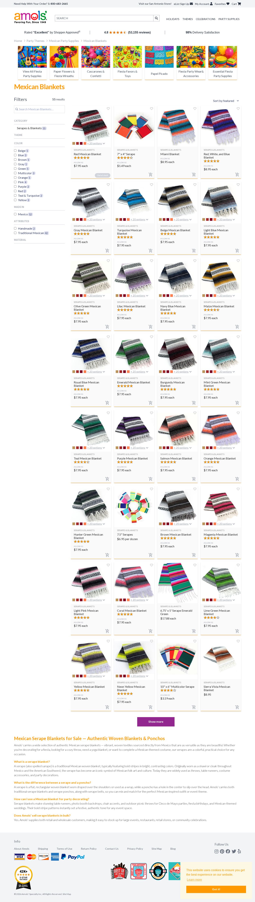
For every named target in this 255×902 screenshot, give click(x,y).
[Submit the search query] (17, 109)
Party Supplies (229, 19)
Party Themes (35, 40)
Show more (155, 721)
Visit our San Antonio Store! (155, 3)
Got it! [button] (216, 889)
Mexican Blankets (95, 40)
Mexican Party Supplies (64, 40)
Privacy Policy (135, 848)
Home (18, 40)
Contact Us (112, 848)
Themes (187, 19)
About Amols (21, 848)
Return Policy (89, 848)
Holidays (172, 19)
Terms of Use (64, 848)
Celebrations (205, 19)
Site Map (157, 848)
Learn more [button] (194, 879)
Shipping (43, 848)
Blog (173, 848)
